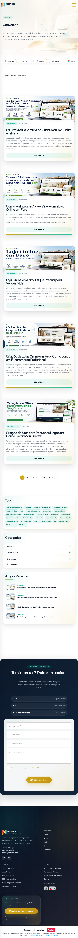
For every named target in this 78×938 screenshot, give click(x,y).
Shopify (68, 518)
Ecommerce (47, 511)
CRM (21, 511)
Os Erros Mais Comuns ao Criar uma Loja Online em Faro (39, 131)
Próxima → (53, 478)
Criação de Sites (13, 426)
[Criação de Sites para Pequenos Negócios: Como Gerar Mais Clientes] (39, 412)
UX (55, 521)
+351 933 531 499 (8, 850)
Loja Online (10, 518)
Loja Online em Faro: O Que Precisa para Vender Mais (34, 281)
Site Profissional (26, 521)
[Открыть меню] (74, 4)
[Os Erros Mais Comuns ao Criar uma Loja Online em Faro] (39, 109)
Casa (46, 834)
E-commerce (11, 123)
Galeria (46, 842)
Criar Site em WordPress (42, 507)
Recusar (27, 930)
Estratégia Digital (59, 511)
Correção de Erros (9, 886)
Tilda (35, 521)
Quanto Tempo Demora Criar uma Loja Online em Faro (36, 617)
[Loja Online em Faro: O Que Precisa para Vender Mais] (39, 259)
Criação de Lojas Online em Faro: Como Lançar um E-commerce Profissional (39, 357)
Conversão (28, 507)
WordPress (22, 525)
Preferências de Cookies (53, 875)
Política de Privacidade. (37, 768)
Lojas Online (6, 872)
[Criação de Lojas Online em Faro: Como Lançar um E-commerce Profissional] (39, 336)
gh (9, 858)
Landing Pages (65, 514)
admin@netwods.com (10, 853)
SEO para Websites (9, 879)
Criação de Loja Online (60, 507)
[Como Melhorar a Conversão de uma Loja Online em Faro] (39, 186)
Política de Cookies (51, 872)
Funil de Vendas (29, 514)
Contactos (48, 850)
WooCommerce (11, 525)
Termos (47, 879)
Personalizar (39, 930)
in (4, 858)
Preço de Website (51, 518)
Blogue (46, 846)
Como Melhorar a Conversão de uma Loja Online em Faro (35, 207)
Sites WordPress (8, 875)
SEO (61, 518)
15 (44, 478)
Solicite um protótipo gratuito (23, 911)
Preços (46, 838)
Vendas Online (63, 521)
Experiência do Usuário (13, 514)
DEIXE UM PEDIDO (41, 780)
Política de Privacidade (52, 868)
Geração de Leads (42, 514)
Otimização (39, 518)
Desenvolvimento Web (33, 511)
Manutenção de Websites (25, 518)
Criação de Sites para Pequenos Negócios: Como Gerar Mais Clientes (35, 434)
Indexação (54, 514)
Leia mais (39, 155)
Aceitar (51, 930)
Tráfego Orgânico (45, 521)
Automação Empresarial (14, 507)
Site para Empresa (12, 521)
